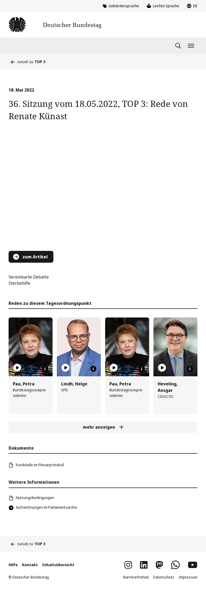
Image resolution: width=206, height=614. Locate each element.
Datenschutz (163, 577)
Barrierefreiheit (136, 577)
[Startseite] (55, 24)
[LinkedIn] (144, 565)
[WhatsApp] (175, 565)
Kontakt (30, 564)
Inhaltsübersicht (58, 564)
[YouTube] (192, 565)
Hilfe (13, 564)
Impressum (188, 577)
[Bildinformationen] (45, 369)
